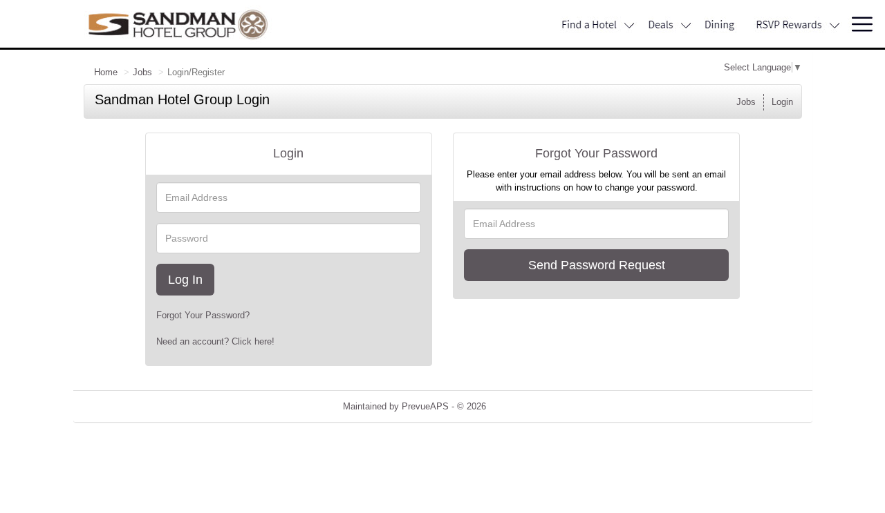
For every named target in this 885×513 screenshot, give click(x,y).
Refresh (526, 406)
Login (782, 102)
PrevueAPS (425, 406)
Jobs (142, 72)
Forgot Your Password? (203, 315)
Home (106, 72)
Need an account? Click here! (215, 341)
